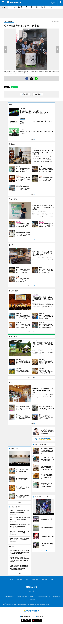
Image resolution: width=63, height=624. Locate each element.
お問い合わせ (57, 596)
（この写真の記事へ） (26, 73)
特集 (50, 7)
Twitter (54, 3)
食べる (13, 7)
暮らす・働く (34, 7)
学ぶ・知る (44, 7)
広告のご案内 (33, 599)
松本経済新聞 (14, 2)
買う (27, 7)
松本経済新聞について (9, 596)
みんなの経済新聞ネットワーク (31, 611)
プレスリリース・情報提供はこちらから (25, 596)
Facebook (51, 3)
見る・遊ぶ (20, 7)
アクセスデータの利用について (43, 596)
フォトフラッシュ (9, 21)
